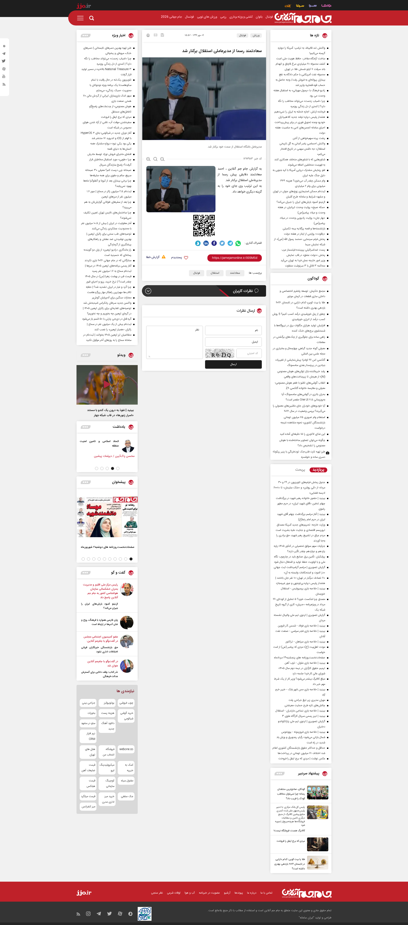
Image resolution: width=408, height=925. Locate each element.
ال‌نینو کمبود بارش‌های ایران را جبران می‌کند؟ (99, 606)
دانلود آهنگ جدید (107, 726)
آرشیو (227, 893)
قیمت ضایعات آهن (88, 768)
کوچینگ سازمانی (109, 783)
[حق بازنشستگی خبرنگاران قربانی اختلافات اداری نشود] (126, 644)
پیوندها (239, 893)
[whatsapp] (238, 243)
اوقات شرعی (173, 893)
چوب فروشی (126, 703)
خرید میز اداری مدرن (108, 799)
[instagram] (4, 47)
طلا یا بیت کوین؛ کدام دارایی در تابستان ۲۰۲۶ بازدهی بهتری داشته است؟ (289, 864)
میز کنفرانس (88, 806)
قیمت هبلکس (90, 783)
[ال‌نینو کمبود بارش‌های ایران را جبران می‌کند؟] (126, 596)
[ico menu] (81, 18)
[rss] (4, 85)
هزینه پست (107, 713)
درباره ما (251, 893)
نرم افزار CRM (91, 736)
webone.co (126, 749)
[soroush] (198, 243)
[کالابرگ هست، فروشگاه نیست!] (316, 819)
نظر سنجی (157, 893)
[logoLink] (303, 18)
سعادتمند (235, 273)
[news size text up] (148, 159)
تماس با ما (266, 893)
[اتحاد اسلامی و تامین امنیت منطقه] (132, 446)
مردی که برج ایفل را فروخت (291, 841)
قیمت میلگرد (88, 796)
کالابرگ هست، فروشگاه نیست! (289, 831)
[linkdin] (206, 243)
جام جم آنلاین (238, 168)
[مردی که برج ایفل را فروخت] (316, 844)
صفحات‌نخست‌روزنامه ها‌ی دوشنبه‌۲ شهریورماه (107, 547)
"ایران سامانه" (306, 917)
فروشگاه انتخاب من (108, 752)
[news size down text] (162, 159)
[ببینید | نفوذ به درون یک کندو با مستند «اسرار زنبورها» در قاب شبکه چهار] (107, 385)
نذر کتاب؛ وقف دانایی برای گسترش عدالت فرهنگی (99, 674)
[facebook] (214, 243)
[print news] (148, 35)
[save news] (162, 35)
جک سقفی (127, 796)
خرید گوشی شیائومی (126, 716)
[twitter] (4, 62)
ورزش (256, 35)
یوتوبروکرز (109, 703)
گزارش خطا (152, 257)
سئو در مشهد (88, 723)
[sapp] (4, 77)
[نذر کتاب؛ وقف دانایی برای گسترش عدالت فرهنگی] (126, 669)
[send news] (155, 35)
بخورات (91, 713)
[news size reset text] (155, 159)
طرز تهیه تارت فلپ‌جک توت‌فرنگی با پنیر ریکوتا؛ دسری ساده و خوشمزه (299, 454)
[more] (280, 773)
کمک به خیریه (129, 768)
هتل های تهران (90, 752)
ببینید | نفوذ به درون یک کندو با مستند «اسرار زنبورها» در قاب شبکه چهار (110, 413)
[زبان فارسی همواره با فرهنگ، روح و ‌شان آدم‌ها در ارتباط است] (126, 622)
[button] (117, 468)
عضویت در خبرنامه (209, 893)
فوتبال (242, 35)
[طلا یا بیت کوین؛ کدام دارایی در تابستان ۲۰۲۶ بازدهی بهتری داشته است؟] (316, 863)
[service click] (288, 6)
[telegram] (4, 54)
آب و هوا (190, 893)
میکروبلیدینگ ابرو (107, 768)
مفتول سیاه (127, 780)
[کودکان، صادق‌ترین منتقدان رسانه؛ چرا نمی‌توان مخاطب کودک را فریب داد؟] (316, 793)
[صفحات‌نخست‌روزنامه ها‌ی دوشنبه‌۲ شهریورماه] (107, 517)
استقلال (215, 273)
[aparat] (4, 70)
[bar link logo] (83, 7)
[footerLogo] (307, 893)
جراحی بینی (88, 703)
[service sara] (313, 6)
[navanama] (327, 6)
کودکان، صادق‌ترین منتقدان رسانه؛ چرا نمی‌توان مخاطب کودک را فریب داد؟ (291, 794)
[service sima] (300, 6)
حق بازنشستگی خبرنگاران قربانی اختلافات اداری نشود (99, 649)
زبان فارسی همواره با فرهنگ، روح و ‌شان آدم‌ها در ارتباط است (99, 622)
